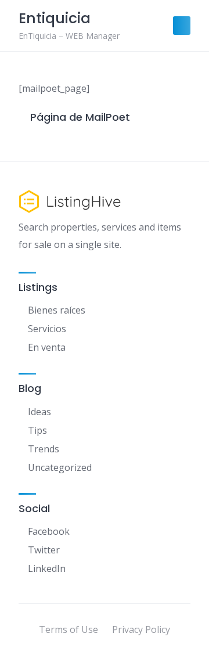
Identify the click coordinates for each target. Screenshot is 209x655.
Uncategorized (60, 467)
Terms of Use (68, 629)
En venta (47, 347)
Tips (37, 430)
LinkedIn (47, 568)
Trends (43, 448)
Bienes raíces (56, 310)
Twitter (44, 550)
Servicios (47, 328)
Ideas (39, 411)
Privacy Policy (141, 629)
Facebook (49, 531)
